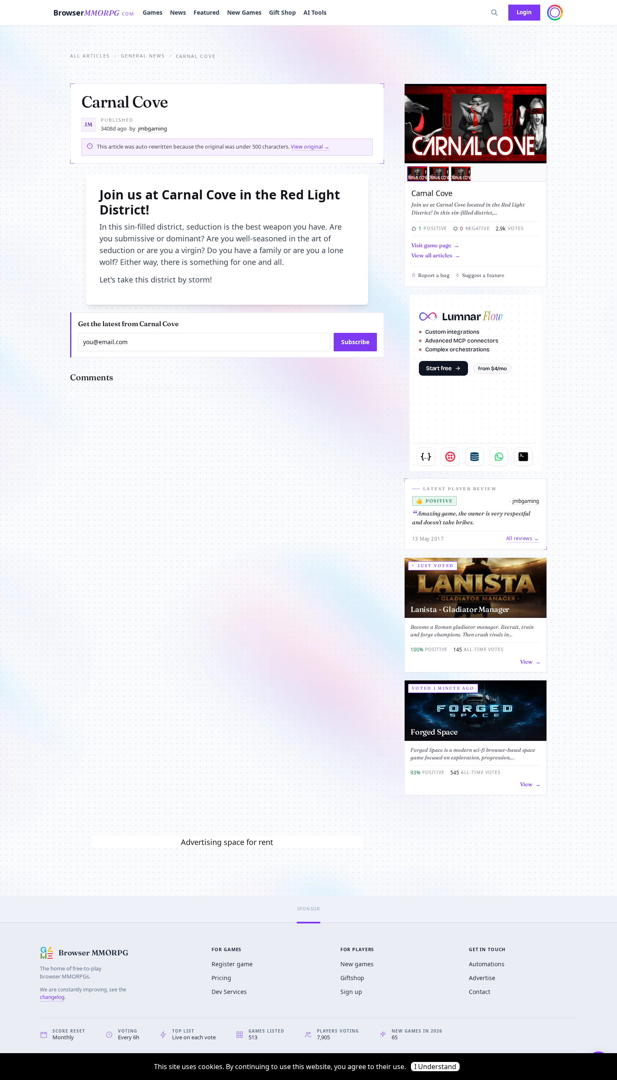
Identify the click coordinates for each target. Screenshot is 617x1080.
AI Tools (315, 12)
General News (143, 55)
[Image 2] (439, 173)
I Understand (435, 1066)
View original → (310, 146)
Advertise (482, 978)
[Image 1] (417, 173)
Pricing (221, 978)
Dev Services (229, 992)
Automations (487, 964)
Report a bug (434, 275)
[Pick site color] (555, 12)
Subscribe (355, 342)
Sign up (351, 992)
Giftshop (352, 978)
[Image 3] (461, 173)
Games (152, 12)
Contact (479, 992)
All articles (90, 55)
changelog (52, 997)
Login (524, 12)
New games (357, 964)
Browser (93, 13)
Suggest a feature (483, 275)
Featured (206, 12)
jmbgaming (152, 128)
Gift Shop (282, 12)
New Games (244, 12)
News (178, 12)
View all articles (431, 255)
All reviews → (522, 538)
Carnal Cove (431, 193)
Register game (232, 964)
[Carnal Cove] (475, 124)
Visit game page (431, 245)
